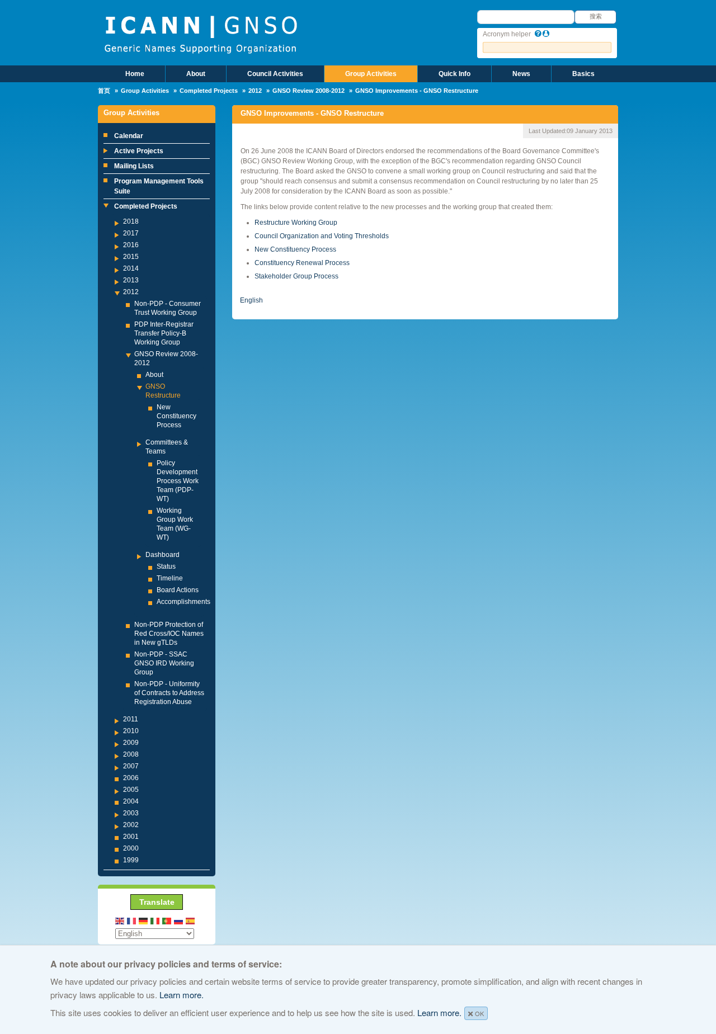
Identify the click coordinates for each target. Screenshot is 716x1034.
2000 (131, 848)
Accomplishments (183, 602)
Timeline (170, 578)
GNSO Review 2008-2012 (308, 90)
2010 (131, 731)
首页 (104, 90)
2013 (131, 280)
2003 (131, 813)
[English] (120, 920)
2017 (131, 233)
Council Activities (275, 74)
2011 (130, 719)
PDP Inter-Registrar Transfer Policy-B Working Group (164, 333)
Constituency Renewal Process (302, 263)
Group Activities (371, 74)
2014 (131, 268)
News (521, 74)
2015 (131, 257)
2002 (131, 825)
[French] (132, 920)
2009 (131, 743)
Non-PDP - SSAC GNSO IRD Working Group (164, 663)
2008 (131, 754)
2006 (131, 778)
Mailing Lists (134, 166)
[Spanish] (191, 920)
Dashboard (162, 555)
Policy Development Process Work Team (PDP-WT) (178, 481)
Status (166, 566)
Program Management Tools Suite (159, 186)
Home (134, 74)
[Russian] (179, 920)
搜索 (596, 16)
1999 (131, 860)
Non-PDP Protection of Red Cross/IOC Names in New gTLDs (169, 633)
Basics (583, 74)
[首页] (200, 33)
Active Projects (138, 151)
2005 (131, 790)
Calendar (128, 136)
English (251, 300)
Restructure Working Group (296, 222)
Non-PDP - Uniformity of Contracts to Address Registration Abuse (169, 693)
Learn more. (181, 994)
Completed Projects (209, 90)
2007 (131, 766)
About (195, 74)
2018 (131, 221)
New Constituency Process (176, 416)
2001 (131, 837)
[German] (144, 920)
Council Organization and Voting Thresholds (322, 236)
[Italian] (155, 920)
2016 (131, 245)
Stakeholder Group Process (296, 276)
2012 (255, 90)
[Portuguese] (167, 920)
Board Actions (178, 590)
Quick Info (454, 74)
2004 (131, 801)
